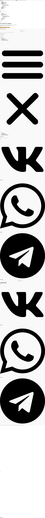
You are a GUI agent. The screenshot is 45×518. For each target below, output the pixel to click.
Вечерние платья (3, 14)
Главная (2, 13)
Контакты (2, 19)
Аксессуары (3, 38)
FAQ (3, 17)
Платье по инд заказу (4, 39)
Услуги (2, 15)
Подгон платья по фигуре (6, 16)
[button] (22, 86)
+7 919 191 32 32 (3, 282)
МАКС (16, 0)
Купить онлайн (3, 133)
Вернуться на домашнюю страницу (5, 27)
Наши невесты (3, 18)
